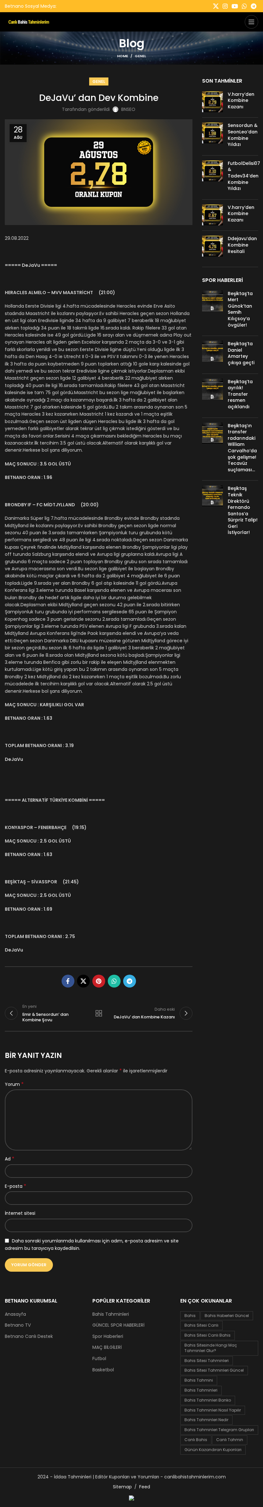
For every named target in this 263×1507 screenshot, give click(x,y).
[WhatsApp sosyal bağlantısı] (244, 6)
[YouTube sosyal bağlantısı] (235, 6)
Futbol (99, 1359)
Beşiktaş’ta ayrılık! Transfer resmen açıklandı (240, 394)
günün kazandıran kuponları (213, 1449)
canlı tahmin (229, 1439)
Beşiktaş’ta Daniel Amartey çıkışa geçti (241, 353)
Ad (9, 1158)
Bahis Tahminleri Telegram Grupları (219, 1429)
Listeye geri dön (99, 1013)
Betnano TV (18, 1325)
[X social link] (216, 6)
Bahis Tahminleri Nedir (206, 1419)
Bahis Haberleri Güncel (227, 1315)
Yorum (14, 1084)
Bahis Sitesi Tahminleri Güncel (214, 1370)
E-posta (15, 1186)
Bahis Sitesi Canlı (201, 1325)
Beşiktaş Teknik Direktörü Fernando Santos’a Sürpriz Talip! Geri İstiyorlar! (243, 510)
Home (122, 56)
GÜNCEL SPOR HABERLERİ (118, 1325)
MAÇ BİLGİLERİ (107, 1347)
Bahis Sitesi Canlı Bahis (207, 1335)
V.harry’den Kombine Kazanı (241, 100)
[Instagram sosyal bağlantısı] (225, 6)
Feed (144, 1487)
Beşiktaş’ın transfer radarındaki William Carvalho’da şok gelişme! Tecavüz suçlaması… (242, 447)
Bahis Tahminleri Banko (207, 1400)
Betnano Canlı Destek (29, 1336)
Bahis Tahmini (198, 1380)
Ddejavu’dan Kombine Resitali (242, 244)
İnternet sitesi (20, 1213)
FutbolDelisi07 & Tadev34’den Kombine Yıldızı (244, 176)
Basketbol (103, 1370)
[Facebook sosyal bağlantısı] (68, 981)
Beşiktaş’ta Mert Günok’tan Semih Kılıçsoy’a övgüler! (240, 309)
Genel (140, 56)
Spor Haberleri (107, 1336)
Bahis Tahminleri (110, 1314)
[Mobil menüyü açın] (251, 21)
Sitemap (122, 1487)
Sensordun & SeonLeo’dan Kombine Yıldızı (243, 135)
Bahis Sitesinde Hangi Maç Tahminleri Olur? (210, 1347)
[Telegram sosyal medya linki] (253, 6)
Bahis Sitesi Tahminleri (206, 1360)
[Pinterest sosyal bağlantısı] (98, 981)
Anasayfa (15, 1314)
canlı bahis (195, 1439)
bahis (190, 1315)
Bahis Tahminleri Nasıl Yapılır (212, 1410)
